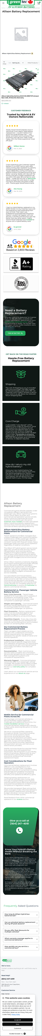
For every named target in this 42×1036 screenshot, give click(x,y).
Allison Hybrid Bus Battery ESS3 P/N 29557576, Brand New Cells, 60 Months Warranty (20, 97)
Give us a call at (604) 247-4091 (19, 822)
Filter (4, 64)
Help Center (5, 994)
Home (3, 8)
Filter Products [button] (33, 63)
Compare (38, 69)
